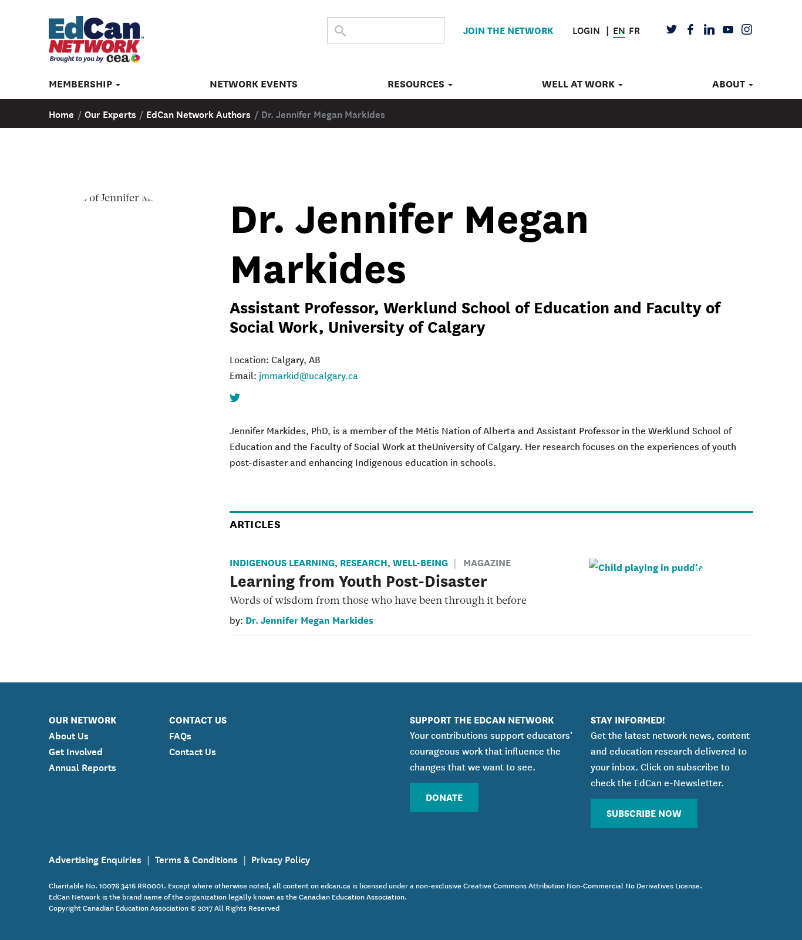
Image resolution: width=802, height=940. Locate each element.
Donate (444, 796)
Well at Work (579, 83)
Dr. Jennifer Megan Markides (309, 619)
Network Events (254, 83)
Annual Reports (82, 766)
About (729, 83)
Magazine (487, 561)
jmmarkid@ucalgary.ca (308, 375)
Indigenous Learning (282, 561)
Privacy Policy (280, 858)
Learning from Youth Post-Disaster (358, 579)
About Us (69, 734)
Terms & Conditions (196, 858)
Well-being (420, 561)
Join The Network (508, 29)
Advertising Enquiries (95, 858)
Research (363, 561)
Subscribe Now (644, 812)
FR (634, 29)
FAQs (180, 734)
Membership (81, 83)
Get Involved (76, 750)
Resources (417, 83)
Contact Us (192, 750)
